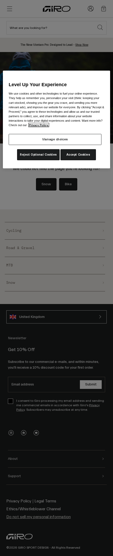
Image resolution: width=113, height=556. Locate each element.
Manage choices (55, 139)
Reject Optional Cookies (38, 154)
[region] (56, 119)
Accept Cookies (78, 154)
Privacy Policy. (39, 125)
